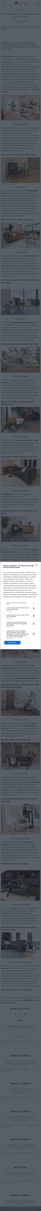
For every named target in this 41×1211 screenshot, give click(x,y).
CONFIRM (12, 642)
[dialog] (20, 605)
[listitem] (20, 603)
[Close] (37, 566)
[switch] (33, 608)
